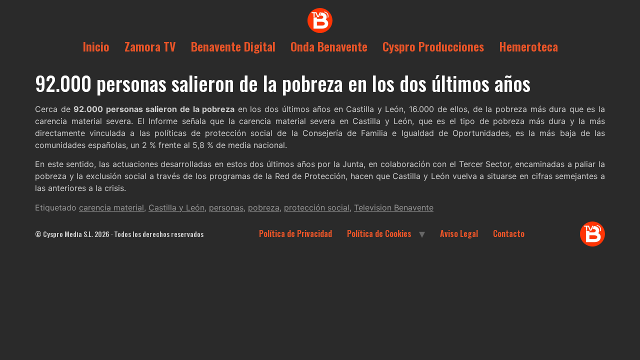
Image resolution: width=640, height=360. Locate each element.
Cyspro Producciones (433, 46)
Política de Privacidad (295, 234)
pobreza (264, 207)
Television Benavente (394, 207)
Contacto (508, 234)
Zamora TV (150, 46)
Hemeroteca (528, 46)
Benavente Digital (233, 46)
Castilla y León (176, 207)
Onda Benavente (329, 46)
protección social (317, 207)
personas (226, 207)
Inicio (96, 46)
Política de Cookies (379, 234)
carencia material (111, 207)
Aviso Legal (459, 234)
